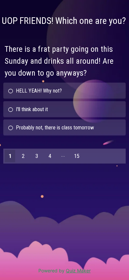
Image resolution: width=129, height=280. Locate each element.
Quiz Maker (78, 270)
